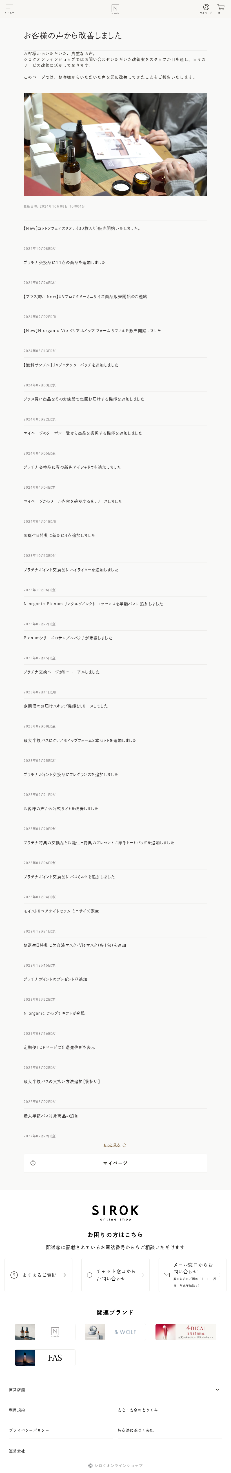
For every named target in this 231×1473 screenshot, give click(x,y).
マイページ (115, 1163)
